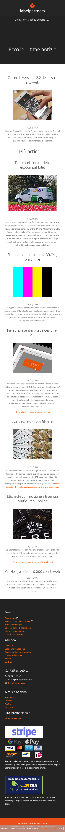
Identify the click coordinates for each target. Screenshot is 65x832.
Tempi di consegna (13, 624)
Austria (8, 704)
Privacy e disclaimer (14, 655)
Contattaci (9, 645)
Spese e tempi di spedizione (18, 628)
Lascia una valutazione (15, 649)
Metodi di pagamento (14, 631)
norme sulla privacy (47, 828)
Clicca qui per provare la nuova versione (32, 412)
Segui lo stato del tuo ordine (18, 621)
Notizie (8, 658)
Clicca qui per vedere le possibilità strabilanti (32, 562)
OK (60, 828)
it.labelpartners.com (17, 683)
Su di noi (8, 662)
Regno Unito (10, 697)
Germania (9, 700)
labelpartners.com (13, 718)
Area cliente (10, 618)
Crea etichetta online (14, 634)
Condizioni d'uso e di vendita (18, 652)
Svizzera (9, 707)
